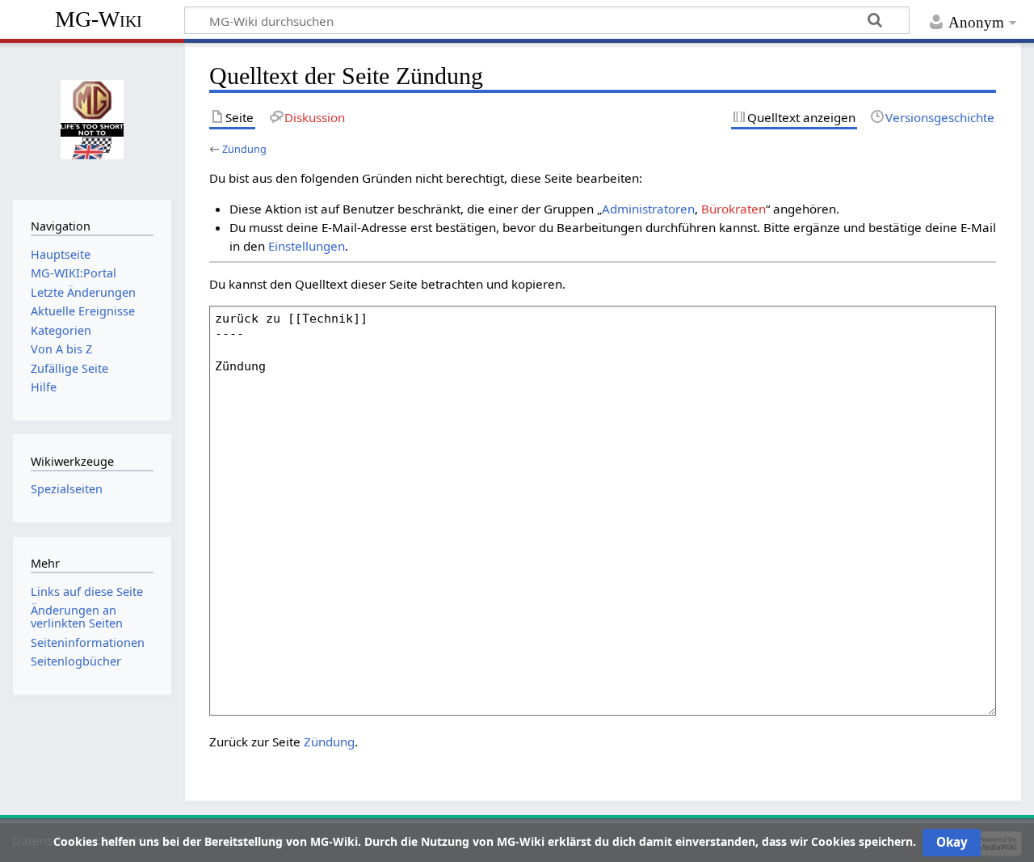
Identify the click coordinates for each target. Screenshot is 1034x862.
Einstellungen (306, 246)
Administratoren (648, 209)
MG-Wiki (98, 19)
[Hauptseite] (91, 119)
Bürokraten (733, 209)
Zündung (244, 149)
